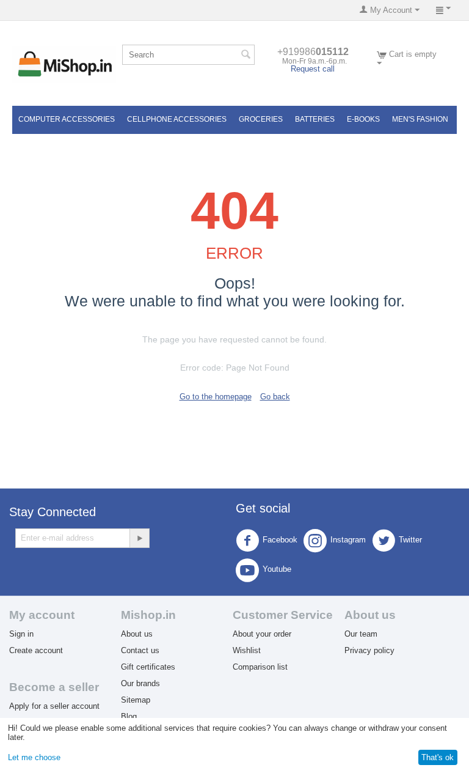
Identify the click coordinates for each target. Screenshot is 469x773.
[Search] (245, 56)
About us (137, 633)
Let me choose (34, 757)
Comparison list (260, 666)
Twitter (410, 539)
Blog (129, 716)
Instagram (348, 539)
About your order (262, 633)
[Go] (139, 538)
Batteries (315, 119)
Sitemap (135, 700)
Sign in (21, 633)
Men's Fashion (420, 119)
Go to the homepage (216, 396)
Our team (360, 633)
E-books (363, 119)
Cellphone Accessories (177, 119)
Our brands (140, 683)
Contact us (140, 650)
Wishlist (247, 650)
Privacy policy (369, 650)
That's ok (437, 757)
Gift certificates (148, 666)
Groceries (261, 119)
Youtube (277, 569)
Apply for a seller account (54, 706)
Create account (36, 650)
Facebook (280, 539)
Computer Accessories (66, 119)
